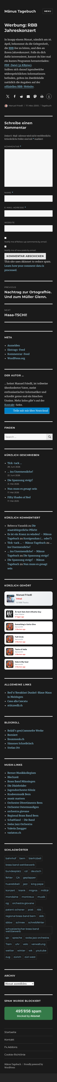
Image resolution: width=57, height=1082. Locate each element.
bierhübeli (35, 858)
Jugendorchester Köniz (21, 789)
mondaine (12, 896)
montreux (28, 896)
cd (26, 871)
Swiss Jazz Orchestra (19, 824)
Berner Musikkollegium (21, 772)
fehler (9, 877)
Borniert (12, 734)
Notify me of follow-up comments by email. (25, 241)
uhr (17, 944)
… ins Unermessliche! (20, 471)
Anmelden (13, 345)
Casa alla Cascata (17, 701)
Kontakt (9, 404)
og (7, 903)
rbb (39, 909)
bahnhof (11, 858)
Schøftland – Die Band (21, 819)
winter (21, 950)
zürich (17, 957)
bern (22, 858)
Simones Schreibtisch (20, 743)
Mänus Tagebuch (20, 11)
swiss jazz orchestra (37, 937)
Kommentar (12, 146)
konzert (10, 890)
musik (41, 896)
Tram (9, 944)
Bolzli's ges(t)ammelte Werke (25, 730)
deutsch (36, 871)
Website (9, 222)
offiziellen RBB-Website (19, 86)
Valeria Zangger (16, 828)
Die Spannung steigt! (20, 480)
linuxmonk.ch (15, 739)
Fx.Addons (10, 1047)
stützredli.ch (15, 705)
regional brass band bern (21, 916)
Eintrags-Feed (16, 349)
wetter (10, 950)
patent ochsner (15, 909)
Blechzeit (13, 777)
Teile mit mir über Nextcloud (30, 410)
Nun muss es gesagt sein (22, 488)
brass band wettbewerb (20, 864)
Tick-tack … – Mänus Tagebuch (26, 542)
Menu (47, 11)
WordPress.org (16, 358)
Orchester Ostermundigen (23, 807)
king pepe (37, 884)
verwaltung (38, 944)
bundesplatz (13, 871)
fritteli (19, 598)
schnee (20, 922)
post (30, 909)
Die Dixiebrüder (16, 785)
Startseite (10, 1032)
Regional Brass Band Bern (22, 815)
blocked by (32, 1014)
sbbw (9, 922)
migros (33, 890)
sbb (41, 916)
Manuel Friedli (16, 105)
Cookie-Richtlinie (14, 1054)
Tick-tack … (14, 463)
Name (8, 192)
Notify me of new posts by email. (20, 250)
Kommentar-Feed (18, 354)
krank (22, 890)
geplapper (29, 877)
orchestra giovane (18, 811)
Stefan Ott (13, 747)
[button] (7, 96)
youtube (41, 950)
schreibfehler (36, 922)
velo (25, 944)
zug (8, 957)
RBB (11, 48)
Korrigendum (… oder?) (37, 538)
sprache (17, 937)
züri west (30, 957)
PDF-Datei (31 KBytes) (17, 65)
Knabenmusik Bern (19, 794)
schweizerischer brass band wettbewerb (22, 930)
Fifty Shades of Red (19, 497)
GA (18, 877)
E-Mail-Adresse (15, 207)
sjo (7, 937)
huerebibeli (13, 884)
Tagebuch (46, 105)
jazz (25, 884)
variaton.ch (14, 832)
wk (30, 950)
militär (45, 890)
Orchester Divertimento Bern (25, 802)
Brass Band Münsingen (21, 781)
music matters (16, 798)
